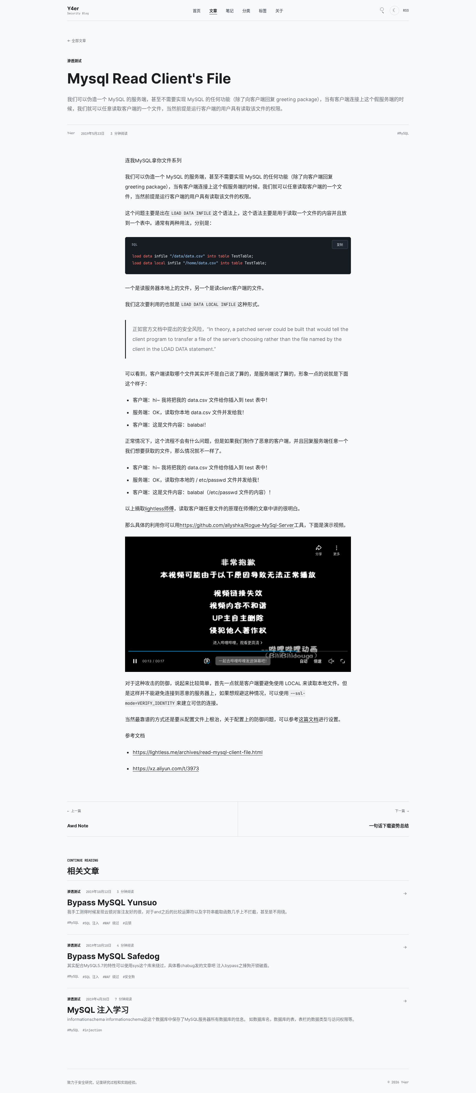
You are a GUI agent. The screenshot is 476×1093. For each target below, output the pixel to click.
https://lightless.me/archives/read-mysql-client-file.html (198, 752)
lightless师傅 (159, 508)
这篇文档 (308, 719)
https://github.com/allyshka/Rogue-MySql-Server (237, 525)
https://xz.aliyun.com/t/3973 (166, 768)
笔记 (230, 10)
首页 (197, 10)
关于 (279, 10)
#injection (92, 1030)
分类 (246, 10)
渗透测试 (74, 60)
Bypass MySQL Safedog (113, 956)
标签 (263, 10)
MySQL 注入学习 (98, 1010)
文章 (213, 10)
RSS (406, 10)
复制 (340, 245)
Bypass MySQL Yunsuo (112, 902)
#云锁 (127, 923)
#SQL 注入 (91, 923)
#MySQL (403, 133)
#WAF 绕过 (111, 923)
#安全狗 (129, 977)
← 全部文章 (76, 40)
